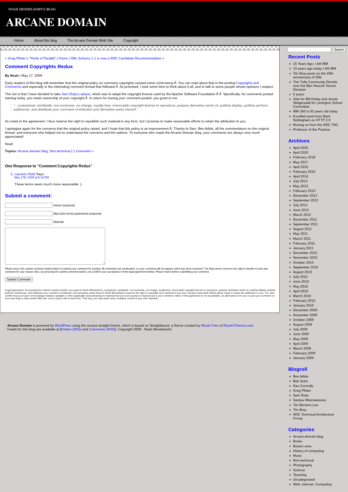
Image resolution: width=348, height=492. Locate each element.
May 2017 (300, 162)
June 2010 (301, 281)
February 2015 (304, 171)
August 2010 (302, 272)
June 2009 (301, 334)
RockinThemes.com (238, 325)
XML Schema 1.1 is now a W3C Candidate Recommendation (116, 58)
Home (19, 40)
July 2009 (300, 329)
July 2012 (300, 205)
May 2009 (300, 339)
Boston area (302, 446)
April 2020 (300, 152)
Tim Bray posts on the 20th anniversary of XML (313, 75)
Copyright (130, 40)
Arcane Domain (56, 21)
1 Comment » (83, 151)
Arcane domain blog (33, 151)
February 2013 (304, 191)
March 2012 (302, 215)
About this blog (45, 40)
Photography (302, 465)
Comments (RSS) (102, 329)
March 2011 (302, 238)
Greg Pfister (302, 390)
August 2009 (302, 324)
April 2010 (300, 291)
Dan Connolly (303, 386)
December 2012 (305, 195)
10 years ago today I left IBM (314, 68)
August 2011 (302, 229)
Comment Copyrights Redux (39, 66)
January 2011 (303, 248)
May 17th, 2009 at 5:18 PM (31, 177)
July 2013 (300, 181)
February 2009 (304, 353)
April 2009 (300, 344)
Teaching (300, 475)
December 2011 (305, 219)
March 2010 (302, 296)
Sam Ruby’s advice (76, 94)
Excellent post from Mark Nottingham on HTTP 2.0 (311, 118)
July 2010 (300, 277)
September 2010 (305, 267)
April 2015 (300, 167)
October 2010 (303, 262)
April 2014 (300, 176)
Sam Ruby (301, 395)
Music (297, 455)
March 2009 (302, 348)
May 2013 (300, 186)
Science (299, 470)
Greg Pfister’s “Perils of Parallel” (32, 58)
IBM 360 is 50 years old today (315, 111)
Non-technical (60, 151)
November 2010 (305, 257)
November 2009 (305, 315)
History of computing (308, 451)
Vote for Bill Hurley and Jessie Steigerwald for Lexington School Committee (317, 102)
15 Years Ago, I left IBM (310, 64)
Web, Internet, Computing (312, 484)
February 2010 (304, 300)
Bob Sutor (300, 381)
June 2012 (301, 210)
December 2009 (305, 310)
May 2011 (300, 233)
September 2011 (305, 224)
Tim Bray (299, 410)
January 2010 (303, 305)
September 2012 (305, 200)
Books (297, 441)
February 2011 (304, 243)
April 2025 (300, 148)
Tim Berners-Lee (305, 405)
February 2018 (304, 157)
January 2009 (303, 358)
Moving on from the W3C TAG (315, 125)
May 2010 (300, 286)
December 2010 (305, 253)
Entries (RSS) (71, 329)
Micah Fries (210, 325)
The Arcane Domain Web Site (90, 40)
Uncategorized (304, 479)
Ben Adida (300, 376)
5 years (298, 94)
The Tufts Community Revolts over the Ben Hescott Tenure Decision (315, 85)
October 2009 (303, 320)
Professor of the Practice (311, 129)
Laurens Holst (24, 174)
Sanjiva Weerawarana (309, 400)
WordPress (63, 325)
